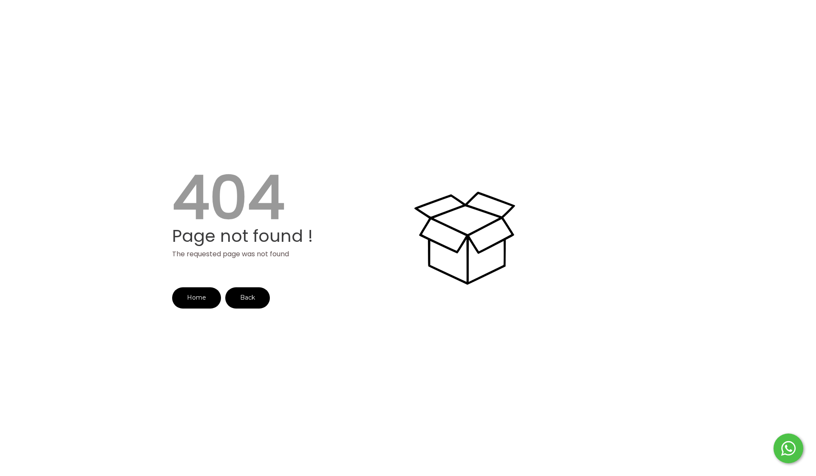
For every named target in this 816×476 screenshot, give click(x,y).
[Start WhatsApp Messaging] (788, 447)
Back (247, 297)
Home (196, 297)
